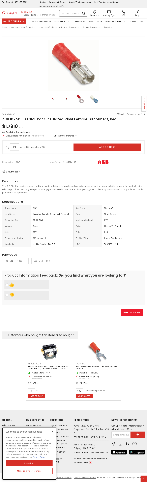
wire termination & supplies (23, 27)
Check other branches (64, 135)
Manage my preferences (29, 471)
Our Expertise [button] (40, 21)
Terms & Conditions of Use (85, 477)
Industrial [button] (61, 21)
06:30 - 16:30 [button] (30, 15)
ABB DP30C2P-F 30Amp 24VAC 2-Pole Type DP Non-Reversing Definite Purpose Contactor (48, 367)
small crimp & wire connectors (52, 27)
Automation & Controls (33, 426)
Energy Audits (57, 447)
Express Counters (59, 436)
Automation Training (56, 460)
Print (143, 114)
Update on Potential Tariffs (51, 6)
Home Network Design (58, 453)
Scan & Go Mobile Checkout (59, 431)
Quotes (42, 2)
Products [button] (14, 21)
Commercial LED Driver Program (58, 442)
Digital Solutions (58, 425)
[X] (52, 432)
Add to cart (107, 147)
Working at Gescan (57, 2)
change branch (48, 15)
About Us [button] (93, 21)
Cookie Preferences (63, 478)
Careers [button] (77, 21)
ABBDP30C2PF (34, 363)
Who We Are (9, 425)
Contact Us (136, 21)
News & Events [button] (114, 21)
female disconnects (91, 27)
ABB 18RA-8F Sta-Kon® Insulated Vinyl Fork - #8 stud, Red (96, 367)
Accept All (29, 463)
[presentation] (44, 99)
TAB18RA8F (81, 363)
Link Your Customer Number (107, 2)
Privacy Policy (39, 457)
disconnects (74, 27)
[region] (29, 453)
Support (9, 2)
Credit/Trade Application (80, 2)
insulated (108, 27)
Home (4, 27)
